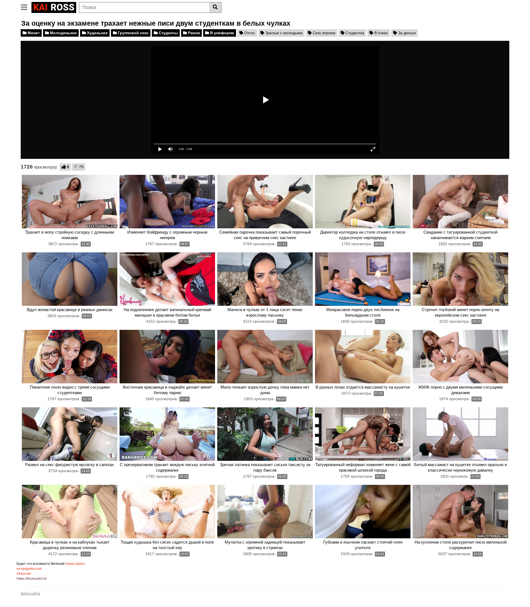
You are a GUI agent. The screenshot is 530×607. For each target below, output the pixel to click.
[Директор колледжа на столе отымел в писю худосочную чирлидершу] (362, 202)
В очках (380, 33)
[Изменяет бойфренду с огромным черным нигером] (167, 202)
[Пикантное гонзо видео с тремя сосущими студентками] (69, 357)
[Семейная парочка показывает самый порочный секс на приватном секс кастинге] (265, 202)
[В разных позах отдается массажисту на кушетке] (362, 357)
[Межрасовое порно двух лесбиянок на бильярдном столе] (362, 279)
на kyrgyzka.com (29, 569)
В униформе (221, 33)
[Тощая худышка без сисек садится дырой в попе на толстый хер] (167, 512)
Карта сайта (30, 593)
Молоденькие (63, 33)
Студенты (168, 33)
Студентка (354, 33)
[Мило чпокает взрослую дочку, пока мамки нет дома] (265, 357)
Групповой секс (133, 33)
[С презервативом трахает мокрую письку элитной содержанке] (167, 434)
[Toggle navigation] (26, 6)
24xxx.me (24, 574)
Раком (193, 33)
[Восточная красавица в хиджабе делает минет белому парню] (167, 357)
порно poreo (75, 564)
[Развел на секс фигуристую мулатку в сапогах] (69, 434)
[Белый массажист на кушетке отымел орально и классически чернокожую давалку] (460, 434)
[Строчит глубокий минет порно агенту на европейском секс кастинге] (460, 279)
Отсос (249, 33)
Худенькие (97, 33)
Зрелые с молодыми (283, 33)
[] (215, 7)
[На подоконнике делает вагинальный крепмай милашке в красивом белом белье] (167, 279)
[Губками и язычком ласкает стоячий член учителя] (362, 512)
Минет (33, 33)
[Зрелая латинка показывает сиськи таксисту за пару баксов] (265, 434)
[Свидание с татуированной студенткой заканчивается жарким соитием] (460, 202)
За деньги (406, 33)
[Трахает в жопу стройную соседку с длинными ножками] (69, 202)
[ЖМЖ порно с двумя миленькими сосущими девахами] (460, 357)
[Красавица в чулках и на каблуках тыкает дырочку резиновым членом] (69, 512)
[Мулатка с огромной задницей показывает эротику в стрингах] (265, 512)
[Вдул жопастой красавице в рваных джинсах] (69, 279)
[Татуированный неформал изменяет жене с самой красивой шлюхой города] (362, 434)
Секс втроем (323, 33)
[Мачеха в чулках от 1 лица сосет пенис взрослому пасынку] (265, 279)
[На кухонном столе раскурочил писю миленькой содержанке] (460, 512)
